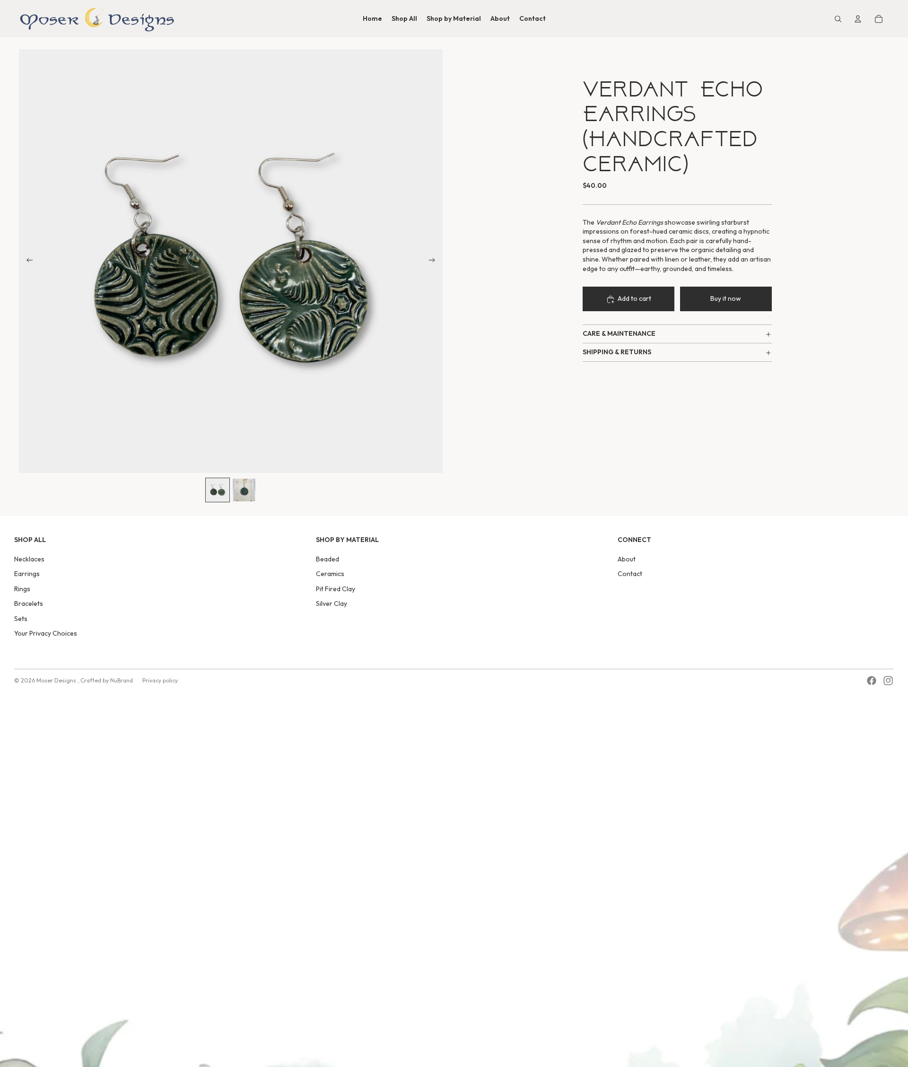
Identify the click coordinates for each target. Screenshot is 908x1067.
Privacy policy (160, 680)
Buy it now (725, 299)
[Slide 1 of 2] (217, 490)
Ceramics (330, 573)
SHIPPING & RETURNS (617, 352)
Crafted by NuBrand (106, 680)
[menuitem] (372, 19)
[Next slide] (435, 261)
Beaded (327, 559)
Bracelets (28, 603)
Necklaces (29, 559)
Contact (630, 573)
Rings (22, 589)
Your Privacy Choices (45, 633)
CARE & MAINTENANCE (619, 334)
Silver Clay (331, 603)
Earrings (27, 573)
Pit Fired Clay (335, 589)
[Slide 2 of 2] (244, 490)
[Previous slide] (27, 261)
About (627, 559)
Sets (20, 618)
